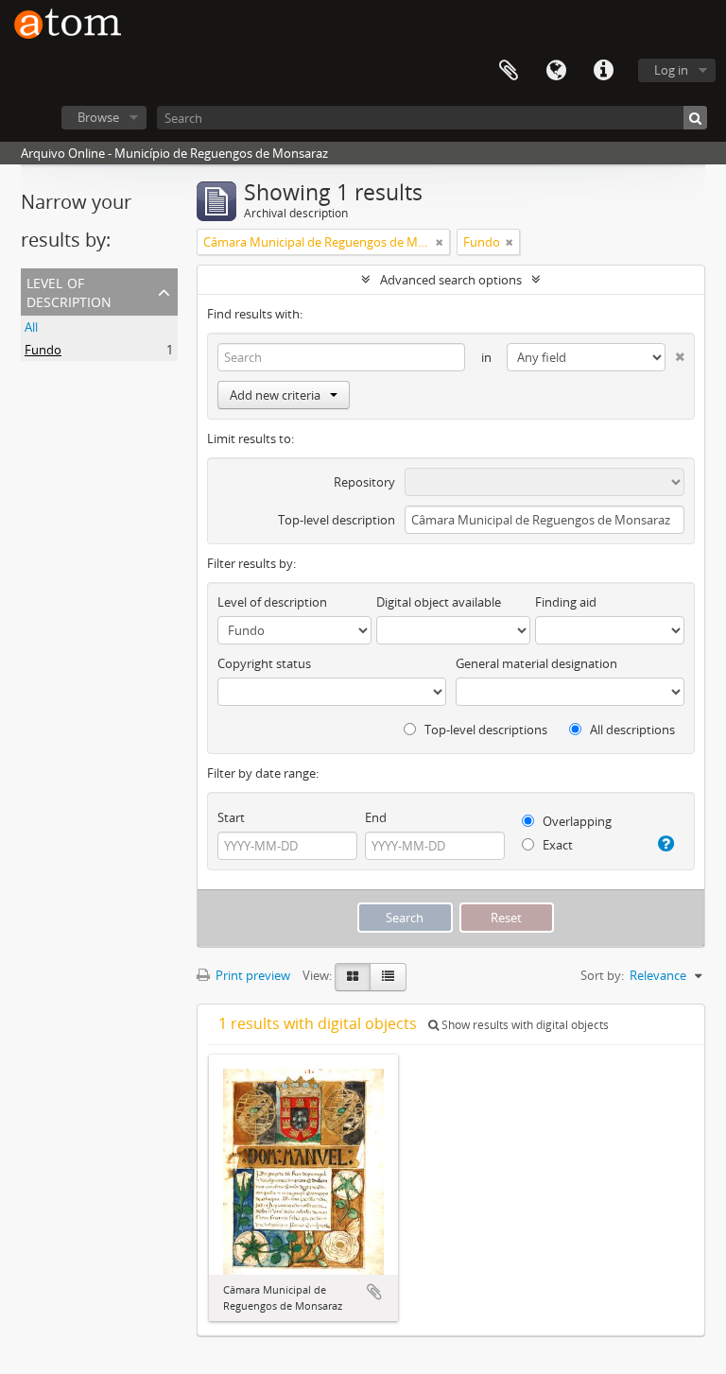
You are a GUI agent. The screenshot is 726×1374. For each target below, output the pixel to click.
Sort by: (602, 975)
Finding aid (565, 601)
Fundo (43, 349)
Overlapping (576, 821)
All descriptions (631, 729)
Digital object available (438, 601)
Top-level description (336, 519)
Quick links (603, 70)
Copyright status (264, 663)
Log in (671, 69)
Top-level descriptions (484, 729)
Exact (556, 844)
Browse (98, 117)
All (31, 326)
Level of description (69, 290)
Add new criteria (275, 395)
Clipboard (508, 70)
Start (231, 817)
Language (555, 70)
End (376, 817)
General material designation (536, 663)
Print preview (251, 975)
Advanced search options (451, 279)
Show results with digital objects (524, 1025)
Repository (364, 481)
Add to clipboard (374, 1291)
